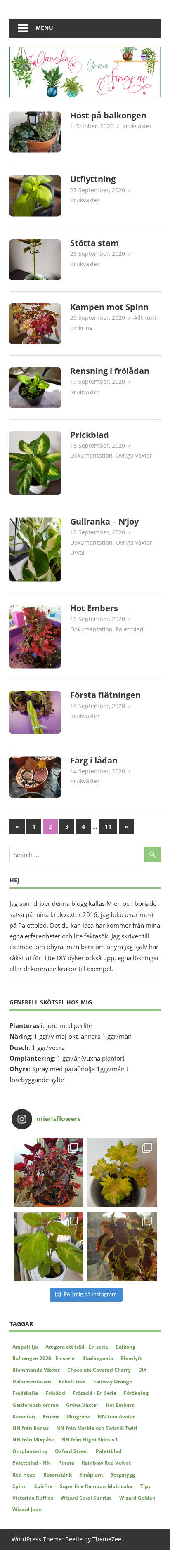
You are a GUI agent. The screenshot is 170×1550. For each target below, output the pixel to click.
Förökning (136, 1392)
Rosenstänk (57, 1474)
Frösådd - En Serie (94, 1392)
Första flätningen (105, 694)
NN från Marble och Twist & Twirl (96, 1428)
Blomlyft (131, 1358)
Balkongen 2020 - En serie (43, 1358)
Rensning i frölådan (109, 370)
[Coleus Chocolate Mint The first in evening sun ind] (122, 1246)
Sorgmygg (123, 1474)
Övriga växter (134, 455)
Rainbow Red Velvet (106, 1462)
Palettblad (130, 629)
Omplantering (29, 1451)
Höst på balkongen (108, 115)
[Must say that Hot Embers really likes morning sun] (48, 1172)
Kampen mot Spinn (109, 306)
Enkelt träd (72, 1381)
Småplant (91, 1474)
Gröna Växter (82, 1404)
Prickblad (89, 434)
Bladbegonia (97, 1358)
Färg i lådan (94, 760)
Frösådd (55, 1392)
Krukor (50, 1416)
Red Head (24, 1474)
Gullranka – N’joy (104, 521)
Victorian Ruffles (32, 1497)
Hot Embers (94, 608)
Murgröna (78, 1416)
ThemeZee (106, 1539)
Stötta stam (94, 242)
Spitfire (43, 1486)
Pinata (66, 1462)
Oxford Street (71, 1451)
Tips (145, 1486)
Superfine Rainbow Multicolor (96, 1486)
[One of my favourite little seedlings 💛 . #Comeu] (122, 1172)
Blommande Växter (36, 1369)
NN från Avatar (116, 1416)
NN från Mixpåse (33, 1439)
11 (108, 826)
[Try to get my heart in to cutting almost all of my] (48, 1246)
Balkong (125, 1346)
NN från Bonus (30, 1428)
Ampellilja (25, 1346)
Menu (44, 28)
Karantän (23, 1416)
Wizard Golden (137, 1497)
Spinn (19, 1486)
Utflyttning (93, 178)
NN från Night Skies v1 (89, 1439)
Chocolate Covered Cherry (99, 1369)
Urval (77, 552)
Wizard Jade (27, 1509)
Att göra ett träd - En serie (76, 1346)
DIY (142, 1369)
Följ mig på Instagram (90, 1294)
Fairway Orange (112, 1381)
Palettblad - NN (31, 1462)
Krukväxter (137, 126)
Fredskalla (25, 1392)
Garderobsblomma (35, 1404)
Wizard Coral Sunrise (86, 1497)
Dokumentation (91, 455)
